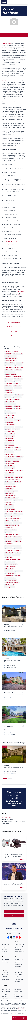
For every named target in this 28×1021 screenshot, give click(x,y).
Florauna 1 (8, 397)
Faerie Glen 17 (19, 394)
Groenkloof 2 (9, 406)
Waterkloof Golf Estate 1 (11, 564)
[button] (3, 615)
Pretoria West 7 (9, 506)
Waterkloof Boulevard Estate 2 (13, 559)
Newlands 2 (18, 481)
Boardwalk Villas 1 (10, 362)
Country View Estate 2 (11, 374)
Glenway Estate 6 (10, 401)
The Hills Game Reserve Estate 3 (13, 545)
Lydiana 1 (8, 429)
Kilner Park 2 (9, 420)
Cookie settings (6, 1017)
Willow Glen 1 (19, 571)
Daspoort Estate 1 (18, 376)
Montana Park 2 (9, 452)
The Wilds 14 (9, 548)
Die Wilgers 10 (18, 378)
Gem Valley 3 (9, 399)
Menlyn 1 (18, 447)
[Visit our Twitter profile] (11, 937)
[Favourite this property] (23, 625)
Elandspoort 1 (18, 385)
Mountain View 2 (10, 474)
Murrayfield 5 (19, 477)
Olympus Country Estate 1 (12, 490)
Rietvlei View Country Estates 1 (13, 518)
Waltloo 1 (8, 555)
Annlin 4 (16, 351)
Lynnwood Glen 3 (10, 431)
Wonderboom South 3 (11, 577)
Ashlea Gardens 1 (18, 353)
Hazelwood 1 (18, 408)
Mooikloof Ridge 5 (10, 468)
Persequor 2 (9, 500)
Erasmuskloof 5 (9, 390)
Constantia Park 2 (10, 372)
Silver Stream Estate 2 (11, 529)
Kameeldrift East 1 (10, 415)
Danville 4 (8, 376)
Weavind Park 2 (9, 568)
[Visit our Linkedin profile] (14, 937)
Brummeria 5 (9, 367)
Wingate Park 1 (9, 575)
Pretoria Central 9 (10, 502)
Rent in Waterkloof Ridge (14, 326)
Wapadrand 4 (16, 555)
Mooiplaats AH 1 (9, 470)
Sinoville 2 (8, 536)
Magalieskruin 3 (9, 438)
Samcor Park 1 (18, 523)
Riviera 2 (8, 520)
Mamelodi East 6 (10, 442)
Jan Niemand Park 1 (10, 413)
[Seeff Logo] (4, 2)
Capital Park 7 (9, 369)
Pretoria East (5, 81)
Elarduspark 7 (9, 388)
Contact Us (14, 336)
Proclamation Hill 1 (10, 509)
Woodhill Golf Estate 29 (11, 580)
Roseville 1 (15, 520)
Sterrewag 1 (8, 541)
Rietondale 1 (9, 513)
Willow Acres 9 (9, 571)
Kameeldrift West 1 (10, 417)
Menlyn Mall (21, 294)
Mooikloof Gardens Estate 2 (12, 461)
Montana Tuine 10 (10, 454)
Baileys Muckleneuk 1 (11, 355)
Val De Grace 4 (9, 552)
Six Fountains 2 (17, 536)
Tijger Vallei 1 (9, 550)
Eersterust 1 (8, 385)
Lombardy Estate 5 (10, 424)
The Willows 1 (18, 548)
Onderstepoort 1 (9, 493)
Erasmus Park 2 (9, 392)
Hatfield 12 (17, 406)
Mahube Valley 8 (10, 440)
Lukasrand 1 (19, 426)
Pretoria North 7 (9, 504)
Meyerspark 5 (9, 449)
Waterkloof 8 (9, 557)
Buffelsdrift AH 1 (19, 367)
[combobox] (10, 601)
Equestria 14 (18, 388)
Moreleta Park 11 (10, 472)
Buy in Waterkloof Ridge (14, 322)
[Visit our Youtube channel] (20, 937)
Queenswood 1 (9, 511)
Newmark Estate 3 (10, 484)
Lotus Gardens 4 (9, 426)
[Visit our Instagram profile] (17, 937)
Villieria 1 (18, 552)
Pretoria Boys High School (11, 241)
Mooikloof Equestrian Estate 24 (13, 458)
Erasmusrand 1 (9, 394)
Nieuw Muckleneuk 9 (11, 486)
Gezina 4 (17, 399)
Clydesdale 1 (19, 369)
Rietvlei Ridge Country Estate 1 (13, 516)
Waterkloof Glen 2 (10, 561)
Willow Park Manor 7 (10, 573)
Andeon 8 (8, 351)
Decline (15, 1017)
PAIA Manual (14, 915)
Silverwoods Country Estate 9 (12, 534)
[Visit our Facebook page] (8, 937)
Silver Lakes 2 (9, 527)
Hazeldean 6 (9, 408)
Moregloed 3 (19, 470)
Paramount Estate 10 (10, 495)
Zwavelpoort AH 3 (10, 587)
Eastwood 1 (17, 383)
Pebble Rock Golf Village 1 (12, 497)
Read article (21, 859)
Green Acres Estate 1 (11, 404)
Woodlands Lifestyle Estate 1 (12, 582)
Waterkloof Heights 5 (10, 566)
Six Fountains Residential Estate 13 (14, 539)
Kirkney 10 (17, 420)
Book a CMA (14, 331)
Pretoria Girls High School (10, 245)
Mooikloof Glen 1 (10, 463)
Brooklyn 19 (18, 365)
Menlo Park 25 (9, 447)
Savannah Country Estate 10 (12, 525)
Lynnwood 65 (16, 429)
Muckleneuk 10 (9, 477)
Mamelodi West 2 (10, 445)
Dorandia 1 (17, 381)
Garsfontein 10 (17, 397)
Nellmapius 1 (9, 481)
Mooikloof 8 (20, 456)
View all (22, 601)
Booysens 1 (20, 362)
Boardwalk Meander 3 (11, 360)
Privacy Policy (14, 911)
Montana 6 (18, 449)
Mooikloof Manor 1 (10, 465)
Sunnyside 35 (9, 543)
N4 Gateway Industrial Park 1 (12, 479)
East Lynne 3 (9, 383)
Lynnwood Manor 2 (10, 433)
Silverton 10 (8, 532)
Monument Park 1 (10, 456)
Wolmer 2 (18, 575)
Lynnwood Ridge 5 (10, 436)
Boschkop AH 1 (9, 365)
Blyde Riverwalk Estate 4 (11, 358)
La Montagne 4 (9, 422)
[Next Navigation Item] (25, 35)
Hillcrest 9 (8, 410)
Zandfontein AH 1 (10, 584)
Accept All (23, 1017)
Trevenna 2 (18, 550)
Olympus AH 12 (9, 488)
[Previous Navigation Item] (2, 35)
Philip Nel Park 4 (19, 500)
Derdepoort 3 (9, 378)
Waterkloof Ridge (6, 43)
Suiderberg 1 (18, 541)
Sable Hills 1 (8, 523)
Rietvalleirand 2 (18, 513)
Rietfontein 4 (19, 511)
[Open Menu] (26, 2)
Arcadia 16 (8, 353)
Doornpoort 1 (9, 381)
